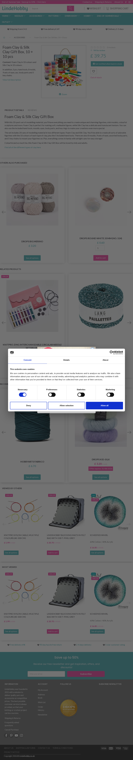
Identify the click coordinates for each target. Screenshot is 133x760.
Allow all (104, 405)
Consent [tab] (27, 360)
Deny (28, 405)
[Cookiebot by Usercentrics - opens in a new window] (111, 352)
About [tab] (105, 360)
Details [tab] (66, 360)
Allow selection (67, 405)
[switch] (52, 395)
